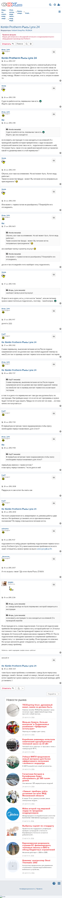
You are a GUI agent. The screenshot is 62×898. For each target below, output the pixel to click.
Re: (3, 120)
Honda (4, 86)
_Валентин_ (6, 556)
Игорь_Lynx (6, 49)
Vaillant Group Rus (18, 30)
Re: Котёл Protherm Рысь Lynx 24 (19, 342)
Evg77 (4, 334)
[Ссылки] (59, 11)
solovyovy (5, 528)
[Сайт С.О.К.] (11, 4)
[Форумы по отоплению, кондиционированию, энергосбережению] (19, 5)
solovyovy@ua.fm (44, 549)
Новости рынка (16, 699)
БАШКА (10, 582)
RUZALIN (29, 30)
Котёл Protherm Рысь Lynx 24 (20, 27)
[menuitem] (50, 5)
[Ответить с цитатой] (54, 52)
